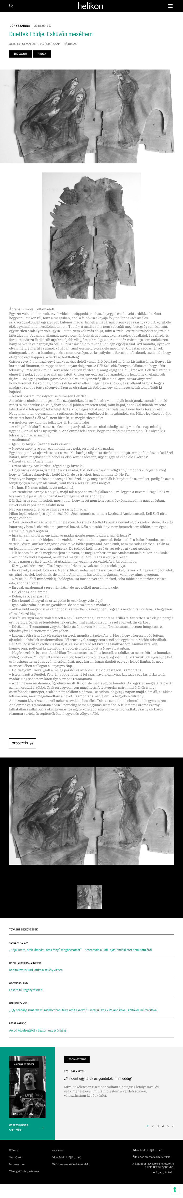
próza (42, 54)
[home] (90, 5)
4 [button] (163, 1126)
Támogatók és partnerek (24, 1171)
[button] (170, 6)
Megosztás (20, 743)
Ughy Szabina (20, 26)
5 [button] (168, 1126)
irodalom (20, 54)
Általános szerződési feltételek (70, 1164)
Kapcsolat (57, 1150)
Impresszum (17, 1164)
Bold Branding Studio (160, 1167)
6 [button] (173, 1126)
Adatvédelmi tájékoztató (66, 1157)
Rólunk (13, 1150)
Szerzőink (15, 1157)
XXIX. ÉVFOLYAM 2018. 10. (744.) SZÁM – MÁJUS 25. (43, 44)
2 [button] (153, 1126)
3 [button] (158, 1126)
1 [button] (148, 1126)
